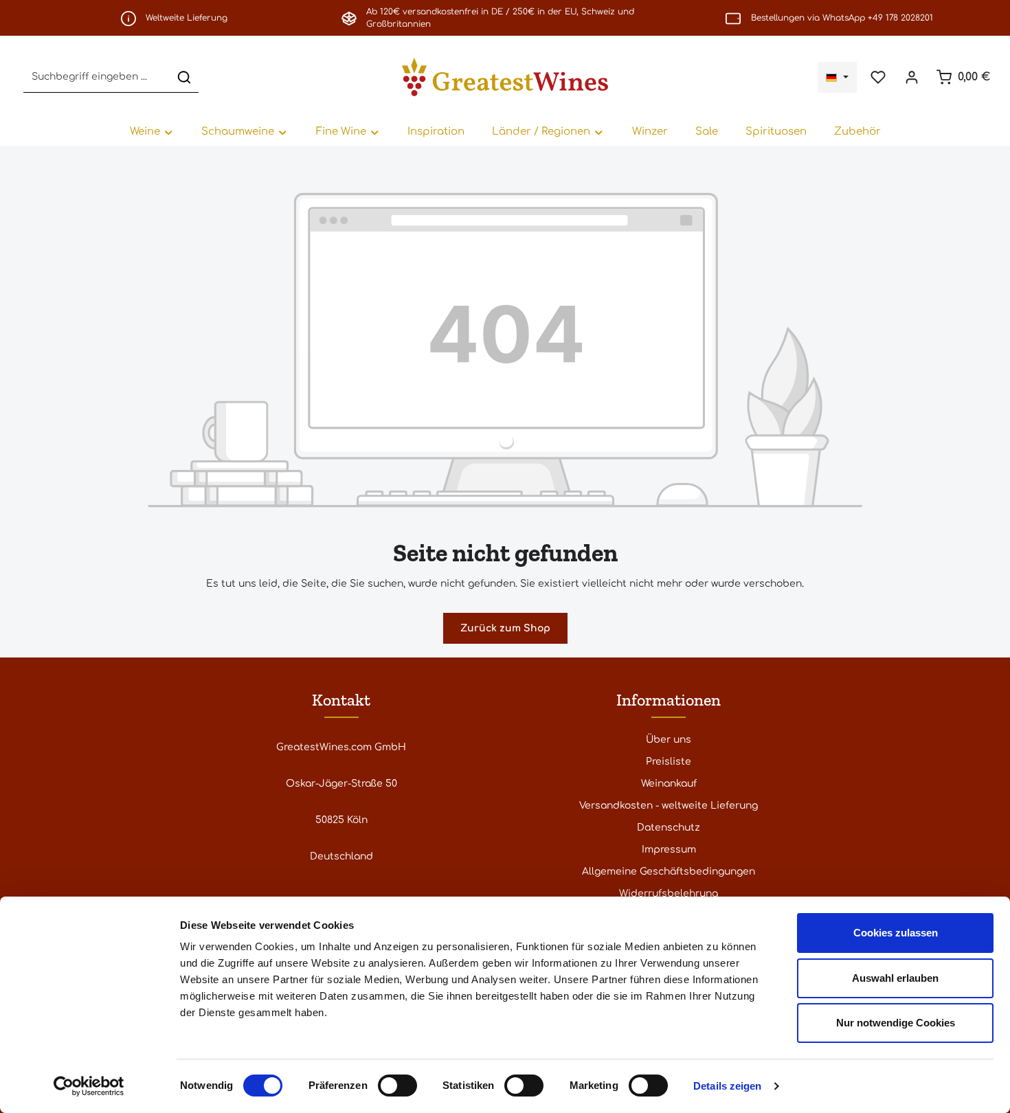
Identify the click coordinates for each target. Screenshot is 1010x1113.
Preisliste (668, 761)
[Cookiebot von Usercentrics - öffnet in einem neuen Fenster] (89, 1086)
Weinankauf (669, 783)
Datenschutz (668, 827)
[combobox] (96, 77)
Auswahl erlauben (895, 978)
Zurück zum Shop (505, 628)
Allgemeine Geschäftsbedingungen (668, 871)
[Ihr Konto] (911, 77)
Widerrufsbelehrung (668, 893)
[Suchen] (184, 77)
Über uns (668, 739)
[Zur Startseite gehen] (505, 77)
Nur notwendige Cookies (895, 1022)
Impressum (669, 849)
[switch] (397, 1086)
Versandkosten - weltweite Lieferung (668, 805)
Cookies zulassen (895, 932)
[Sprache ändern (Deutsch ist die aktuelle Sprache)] (837, 77)
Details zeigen (727, 1086)
